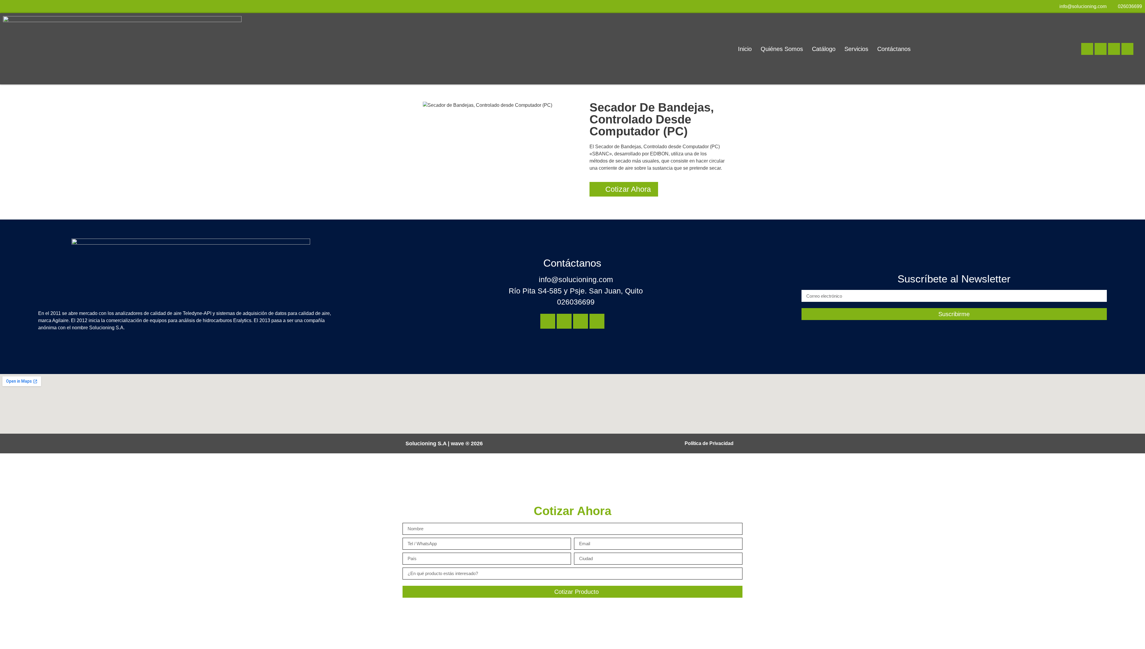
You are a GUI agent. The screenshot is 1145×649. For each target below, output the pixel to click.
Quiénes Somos (782, 49)
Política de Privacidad (709, 443)
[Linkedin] (1087, 49)
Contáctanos (894, 49)
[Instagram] (1101, 49)
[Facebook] (1114, 49)
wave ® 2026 (467, 443)
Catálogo (823, 49)
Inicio (745, 49)
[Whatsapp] (1127, 49)
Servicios (856, 49)
